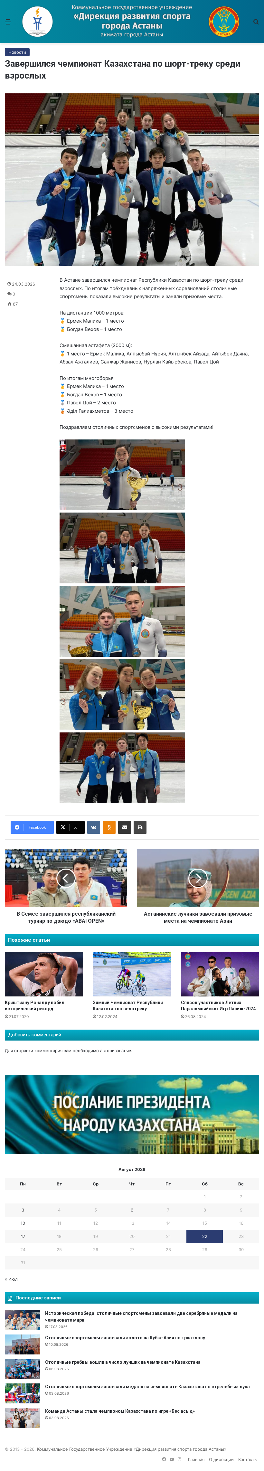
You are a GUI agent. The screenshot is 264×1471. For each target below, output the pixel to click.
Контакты (248, 1459)
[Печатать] (140, 827)
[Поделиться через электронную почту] (124, 827)
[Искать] (256, 24)
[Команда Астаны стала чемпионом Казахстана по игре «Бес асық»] (22, 1418)
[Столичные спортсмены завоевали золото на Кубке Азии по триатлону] (22, 1344)
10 (23, 1223)
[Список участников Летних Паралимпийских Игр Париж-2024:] (220, 974)
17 (23, 1236)
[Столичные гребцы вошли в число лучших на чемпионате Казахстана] (22, 1369)
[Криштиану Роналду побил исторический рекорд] (44, 974)
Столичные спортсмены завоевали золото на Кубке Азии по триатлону (125, 1337)
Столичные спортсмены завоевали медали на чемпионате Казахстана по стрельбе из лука (147, 1386)
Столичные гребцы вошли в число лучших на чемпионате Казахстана (123, 1362)
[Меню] (8, 24)
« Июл (11, 1279)
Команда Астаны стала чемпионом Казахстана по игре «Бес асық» (120, 1411)
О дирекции (221, 1459)
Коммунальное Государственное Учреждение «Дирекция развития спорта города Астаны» (131, 1449)
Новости (17, 52)
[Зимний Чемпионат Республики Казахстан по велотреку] (132, 974)
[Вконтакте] (93, 827)
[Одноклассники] (109, 827)
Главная (196, 1459)
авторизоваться (116, 1050)
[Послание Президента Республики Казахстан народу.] (132, 1152)
